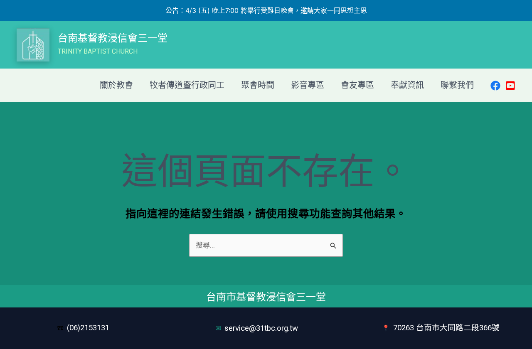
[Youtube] (510, 86)
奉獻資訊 (407, 85)
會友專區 (357, 85)
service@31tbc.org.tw (262, 328)
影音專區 (307, 85)
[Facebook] (495, 86)
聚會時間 (257, 85)
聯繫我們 (457, 85)
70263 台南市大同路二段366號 (446, 327)
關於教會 (116, 85)
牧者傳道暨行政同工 (187, 85)
